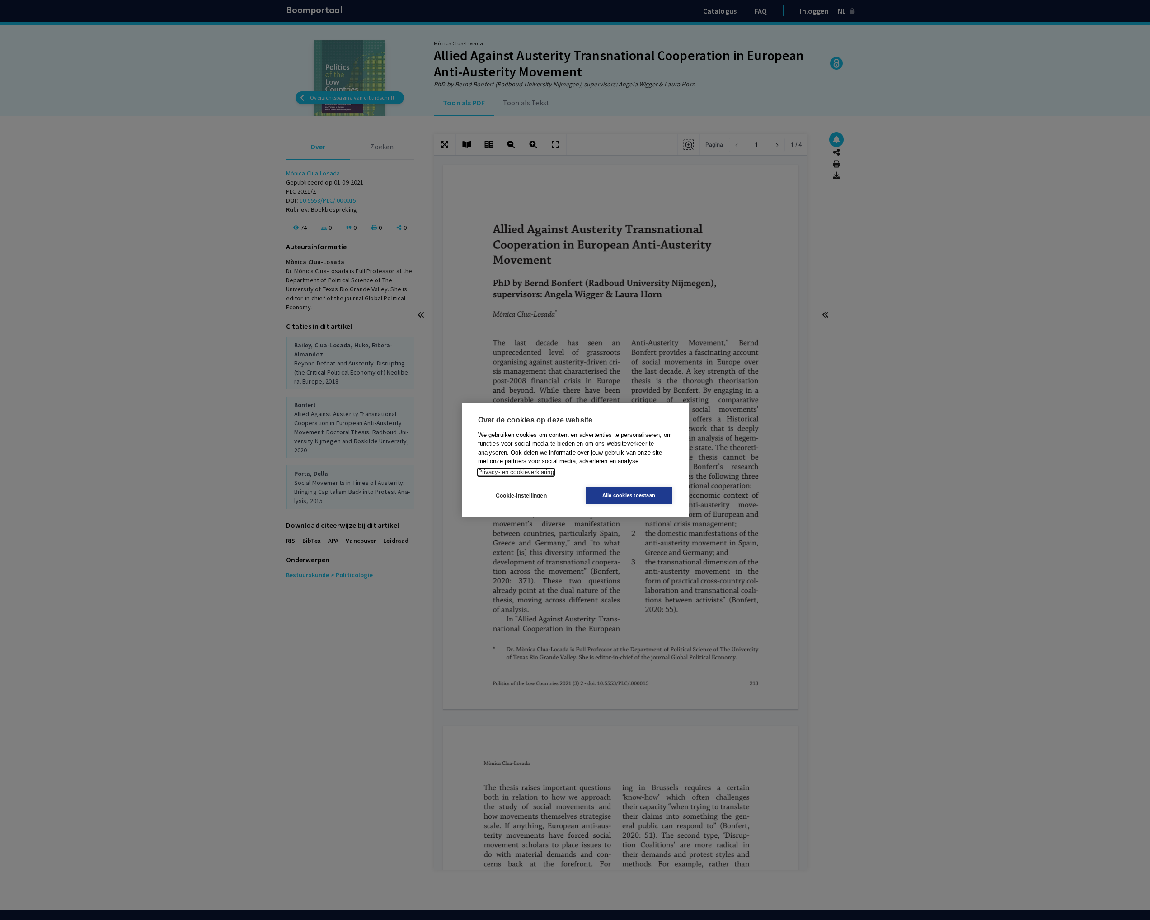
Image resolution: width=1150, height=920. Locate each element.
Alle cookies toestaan (628, 495)
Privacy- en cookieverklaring (516, 472)
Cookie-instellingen (521, 496)
